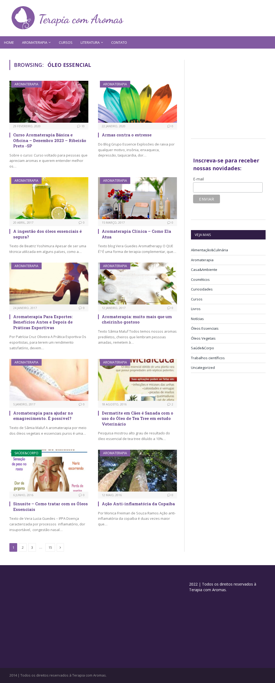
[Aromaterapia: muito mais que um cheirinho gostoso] (137, 283)
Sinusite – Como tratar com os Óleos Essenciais (50, 506)
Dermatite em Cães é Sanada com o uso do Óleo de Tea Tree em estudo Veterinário (137, 418)
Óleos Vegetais (203, 338)
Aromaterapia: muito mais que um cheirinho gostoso (137, 319)
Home (9, 42)
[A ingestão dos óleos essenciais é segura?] (48, 198)
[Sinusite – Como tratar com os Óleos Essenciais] (48, 471)
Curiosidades (202, 289)
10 (83, 126)
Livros (196, 308)
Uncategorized (203, 367)
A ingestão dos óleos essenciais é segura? (47, 233)
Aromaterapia (26, 84)
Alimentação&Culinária (209, 250)
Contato (119, 42)
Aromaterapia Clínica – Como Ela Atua (136, 233)
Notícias (197, 318)
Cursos (66, 42)
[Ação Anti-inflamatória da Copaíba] (137, 471)
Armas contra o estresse (126, 134)
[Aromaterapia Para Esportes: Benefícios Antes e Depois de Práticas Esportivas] (48, 283)
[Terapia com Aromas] (67, 18)
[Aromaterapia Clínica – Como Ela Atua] (137, 198)
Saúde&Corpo (26, 453)
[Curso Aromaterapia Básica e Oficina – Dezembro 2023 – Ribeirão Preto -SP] (48, 102)
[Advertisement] (233, 93)
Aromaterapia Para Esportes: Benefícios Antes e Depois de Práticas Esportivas (43, 322)
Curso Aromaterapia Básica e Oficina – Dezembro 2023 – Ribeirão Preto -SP (49, 140)
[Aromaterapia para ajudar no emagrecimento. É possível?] (48, 380)
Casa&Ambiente (204, 269)
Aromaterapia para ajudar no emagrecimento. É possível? (43, 415)
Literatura (90, 42)
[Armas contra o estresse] (137, 102)
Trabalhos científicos (208, 357)
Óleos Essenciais (205, 328)
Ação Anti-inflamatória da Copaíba (138, 503)
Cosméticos (200, 279)
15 (50, 547)
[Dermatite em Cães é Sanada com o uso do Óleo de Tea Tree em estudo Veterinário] (137, 380)
